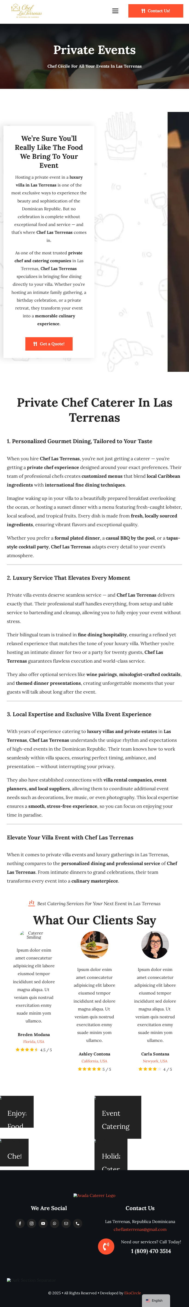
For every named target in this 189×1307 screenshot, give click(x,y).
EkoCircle (132, 1293)
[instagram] (31, 1223)
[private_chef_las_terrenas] (94, 1195)
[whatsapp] (54, 1223)
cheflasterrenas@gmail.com (140, 1229)
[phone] (77, 1223)
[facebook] (20, 1223)
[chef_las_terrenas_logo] (26, 5)
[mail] (66, 1223)
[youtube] (43, 1223)
